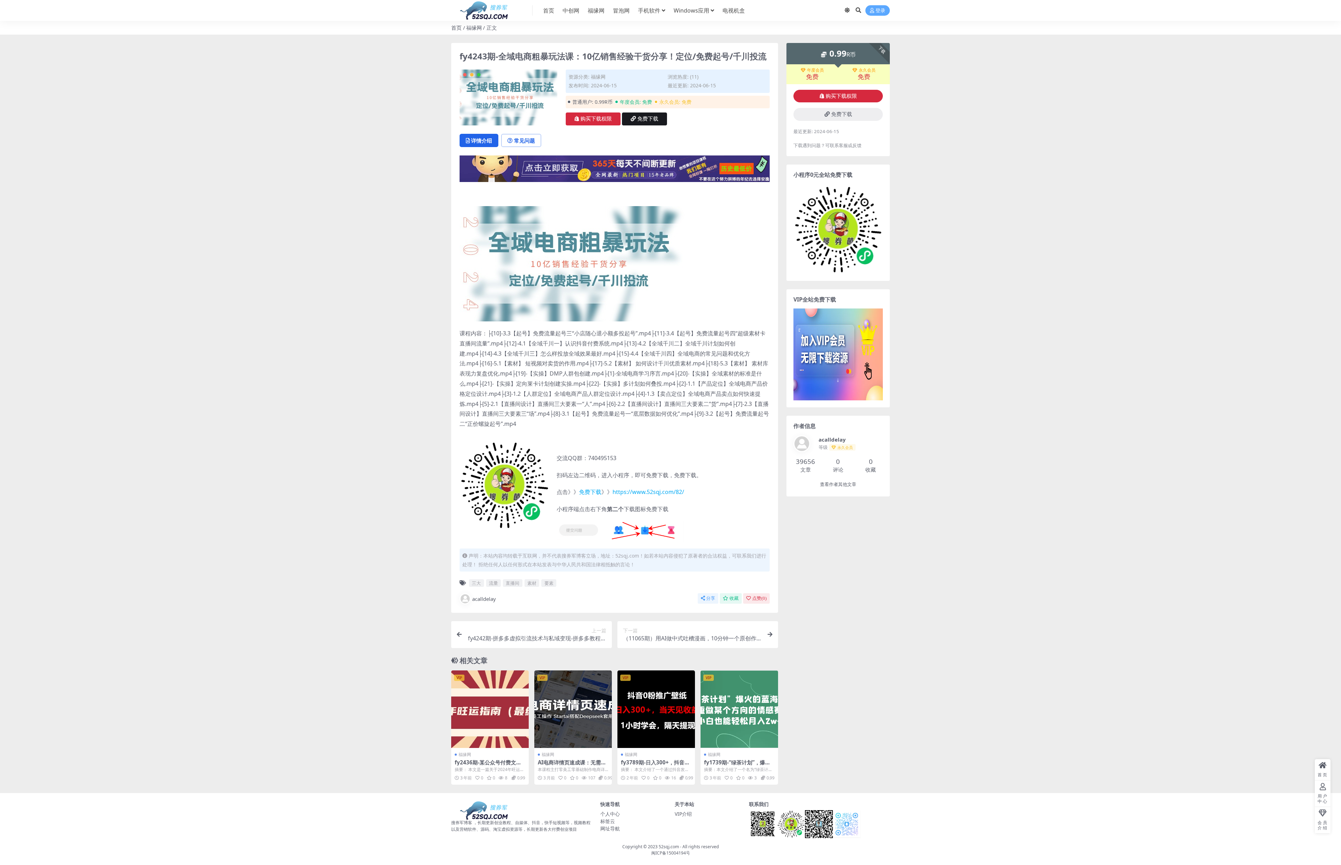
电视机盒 (734, 10)
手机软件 (649, 10)
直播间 (512, 583)
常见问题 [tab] (524, 140)
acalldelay (484, 598)
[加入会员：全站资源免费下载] (615, 170)
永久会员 (867, 70)
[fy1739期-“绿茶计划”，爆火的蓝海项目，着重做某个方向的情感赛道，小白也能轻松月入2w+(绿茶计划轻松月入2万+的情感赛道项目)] (739, 709)
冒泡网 (621, 10)
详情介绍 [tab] (481, 140)
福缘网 (596, 10)
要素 (549, 583)
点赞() (759, 598)
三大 (476, 583)
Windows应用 (691, 10)
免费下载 (647, 119)
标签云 (607, 821)
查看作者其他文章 (838, 484)
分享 (710, 598)
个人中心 (610, 814)
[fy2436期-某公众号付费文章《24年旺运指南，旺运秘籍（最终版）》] (490, 709)
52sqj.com (669, 847)
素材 (531, 583)
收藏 (734, 598)
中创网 (571, 10)
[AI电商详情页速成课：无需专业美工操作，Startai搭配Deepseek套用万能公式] (573, 709)
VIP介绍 (683, 814)
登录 (880, 10)
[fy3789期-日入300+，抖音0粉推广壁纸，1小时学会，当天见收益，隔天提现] (656, 709)
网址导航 (610, 828)
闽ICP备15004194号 (670, 853)
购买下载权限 (596, 119)
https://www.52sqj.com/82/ (648, 492)
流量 (493, 583)
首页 (548, 10)
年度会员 (815, 70)
